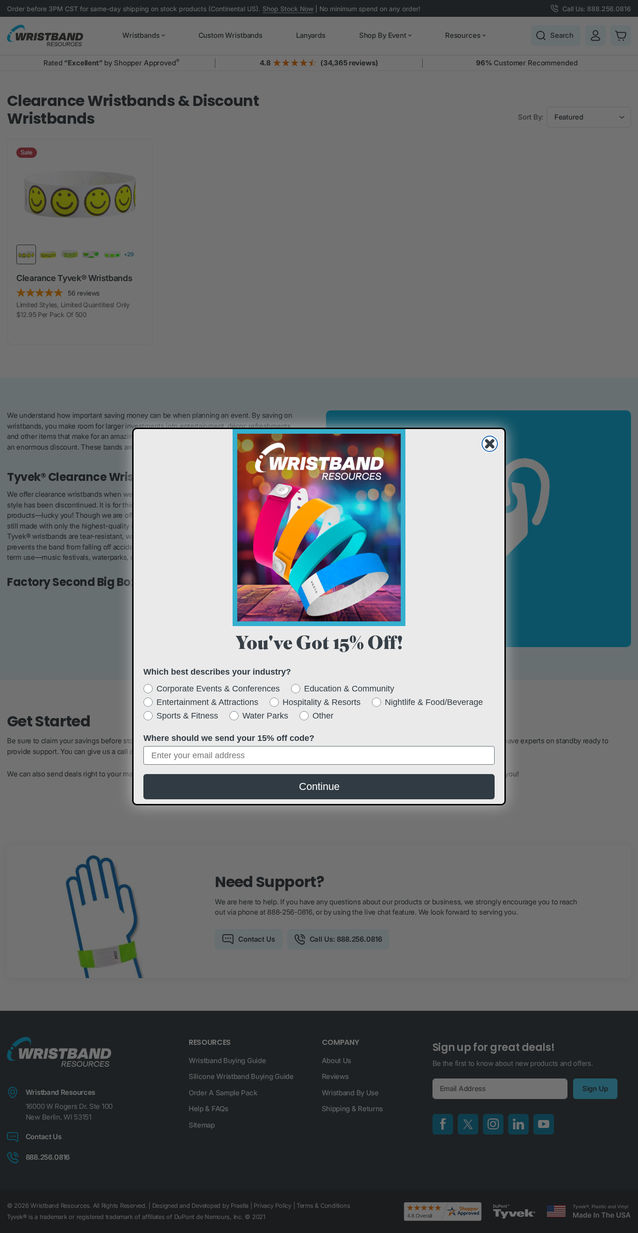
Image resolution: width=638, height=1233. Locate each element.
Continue (319, 786)
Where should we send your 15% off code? (228, 738)
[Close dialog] (489, 443)
